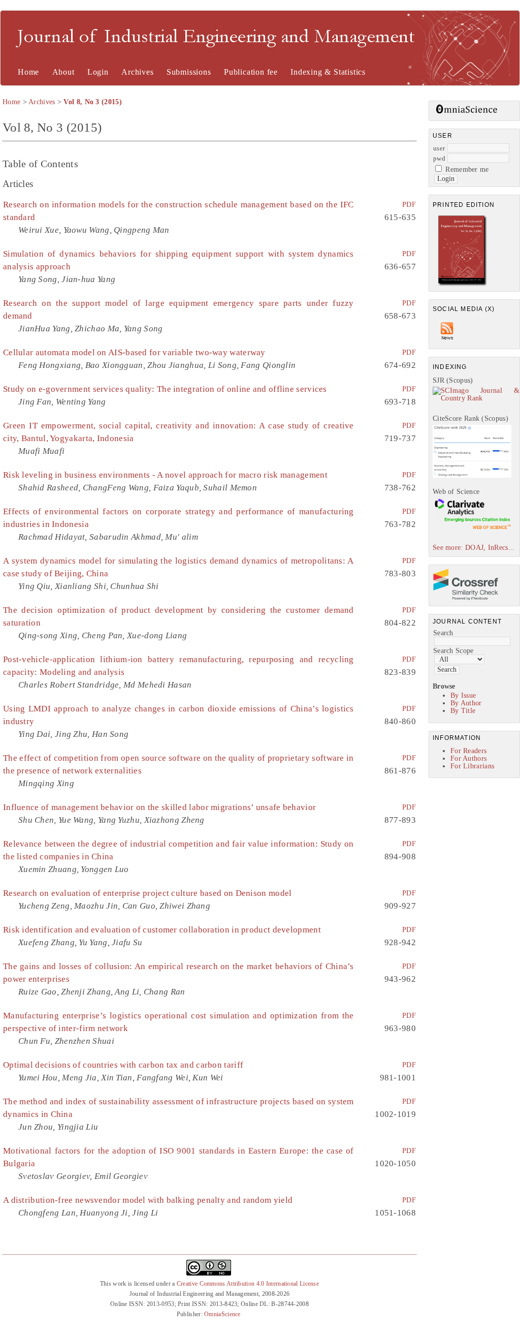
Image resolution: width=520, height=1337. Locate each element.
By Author (466, 703)
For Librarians (472, 766)
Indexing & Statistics (328, 72)
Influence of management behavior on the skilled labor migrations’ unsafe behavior (159, 807)
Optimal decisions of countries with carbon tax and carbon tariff (123, 1065)
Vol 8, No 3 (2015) (92, 102)
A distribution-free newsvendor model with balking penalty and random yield (147, 1200)
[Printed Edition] (462, 285)
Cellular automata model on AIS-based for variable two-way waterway (134, 352)
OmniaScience (222, 1314)
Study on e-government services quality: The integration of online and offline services (165, 389)
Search (443, 633)
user (439, 148)
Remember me (467, 169)
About (63, 72)
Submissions (189, 72)
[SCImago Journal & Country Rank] (476, 398)
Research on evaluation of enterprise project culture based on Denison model (147, 893)
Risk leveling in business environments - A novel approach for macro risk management (165, 475)
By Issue (463, 695)
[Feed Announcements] (447, 342)
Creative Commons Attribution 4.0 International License (248, 1283)
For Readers (468, 751)
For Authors (468, 758)
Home (28, 72)
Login (98, 72)
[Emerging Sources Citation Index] (472, 529)
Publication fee (251, 72)
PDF (409, 204)
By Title (462, 710)
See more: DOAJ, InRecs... (474, 547)
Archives (137, 72)
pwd (439, 158)
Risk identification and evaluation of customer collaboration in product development (162, 930)
